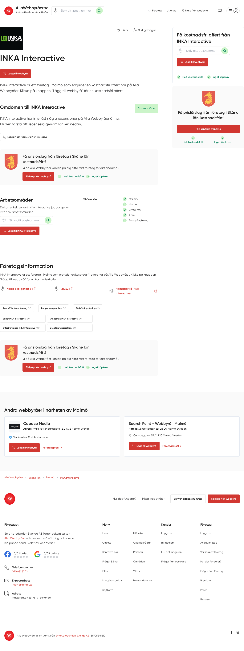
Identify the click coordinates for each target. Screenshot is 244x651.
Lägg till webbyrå (18, 73)
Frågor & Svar (110, 561)
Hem (105, 533)
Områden (139, 561)
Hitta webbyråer (153, 498)
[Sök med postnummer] (99, 10)
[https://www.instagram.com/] (238, 632)
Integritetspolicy (112, 580)
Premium (205, 580)
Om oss (106, 542)
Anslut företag (208, 542)
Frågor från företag (211, 571)
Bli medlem (167, 542)
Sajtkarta (107, 589)
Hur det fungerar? (124, 498)
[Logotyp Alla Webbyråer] (9, 499)
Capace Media (36, 423)
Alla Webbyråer (14, 538)
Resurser (205, 599)
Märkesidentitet (142, 580)
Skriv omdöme (146, 108)
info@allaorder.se (22, 584)
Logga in (166, 533)
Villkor (136, 571)
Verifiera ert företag (211, 551)
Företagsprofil (51, 447)
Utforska (172, 10)
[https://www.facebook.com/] (231, 632)
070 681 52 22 (20, 571)
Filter (105, 571)
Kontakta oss (110, 551)
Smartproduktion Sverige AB (72, 635)
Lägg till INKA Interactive (22, 230)
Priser (203, 589)
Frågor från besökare (173, 561)
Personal (138, 551)
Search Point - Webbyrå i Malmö (157, 423)
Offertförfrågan (142, 542)
